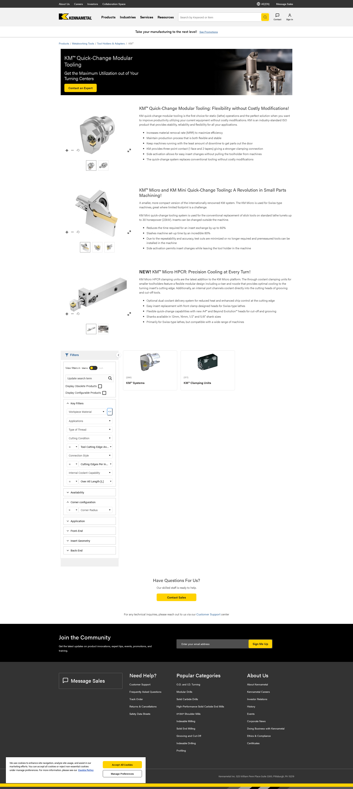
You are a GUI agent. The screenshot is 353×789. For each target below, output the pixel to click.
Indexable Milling (185, 721)
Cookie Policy (86, 770)
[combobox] (72, 447)
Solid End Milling (185, 728)
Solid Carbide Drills (187, 699)
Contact (277, 19)
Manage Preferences (122, 773)
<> (109, 411)
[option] (91, 165)
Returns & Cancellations (143, 706)
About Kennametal (257, 684)
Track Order (136, 699)
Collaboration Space (113, 4)
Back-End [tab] (77, 550)
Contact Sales (176, 597)
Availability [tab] (77, 492)
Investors (92, 4)
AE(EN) (265, 4)
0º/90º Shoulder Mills (188, 714)
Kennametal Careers (258, 691)
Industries (128, 17)
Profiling (181, 750)
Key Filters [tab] (77, 403)
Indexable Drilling (186, 743)
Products (108, 17)
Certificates (253, 743)
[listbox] (98, 165)
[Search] (265, 17)
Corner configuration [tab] (83, 502)
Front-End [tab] (77, 531)
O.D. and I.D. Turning (188, 684)
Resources (166, 17)
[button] (98, 131)
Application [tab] (78, 521)
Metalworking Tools (83, 43)
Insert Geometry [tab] (80, 540)
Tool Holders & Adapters (111, 43)
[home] (75, 18)
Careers (78, 4)
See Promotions (208, 32)
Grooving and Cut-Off (188, 736)
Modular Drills (184, 691)
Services (146, 17)
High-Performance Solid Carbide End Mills (200, 706)
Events (251, 714)
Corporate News (256, 721)
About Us (64, 4)
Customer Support (139, 684)
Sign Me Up (260, 644)
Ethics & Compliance (259, 736)
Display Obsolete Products (81, 386)
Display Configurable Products (83, 392)
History (251, 706)
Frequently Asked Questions (145, 691)
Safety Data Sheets (139, 714)
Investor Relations (257, 699)
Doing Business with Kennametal (265, 728)
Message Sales (284, 4)
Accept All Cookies (122, 764)
